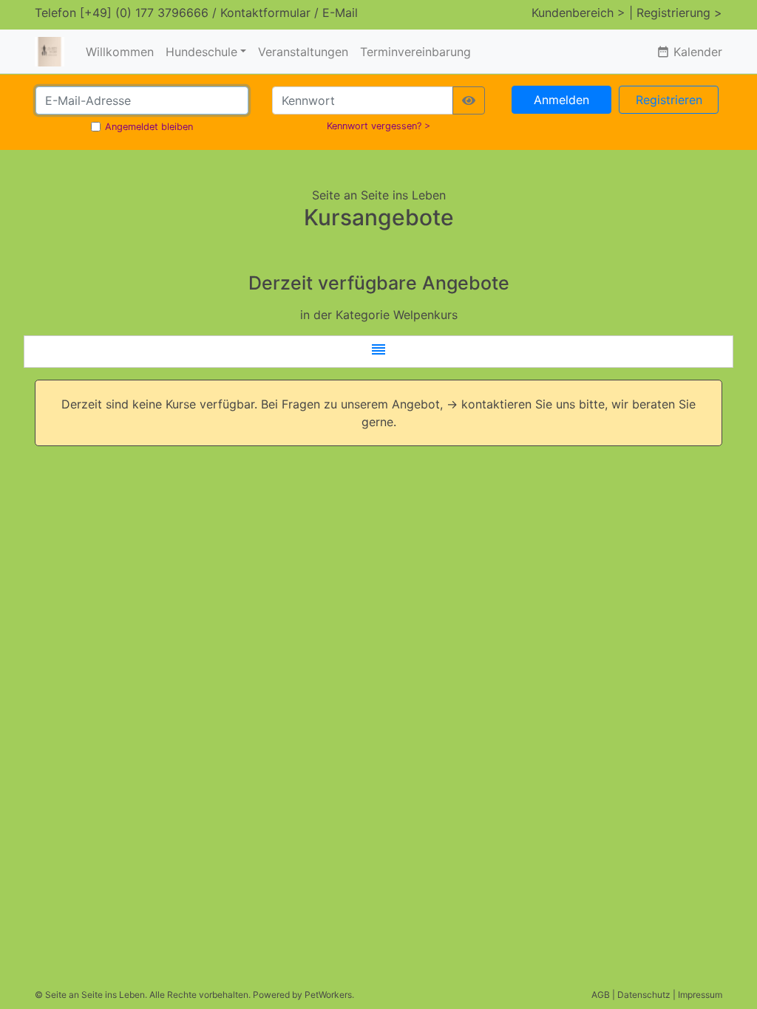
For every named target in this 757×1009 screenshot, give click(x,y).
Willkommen (120, 51)
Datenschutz (644, 994)
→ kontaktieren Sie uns (511, 404)
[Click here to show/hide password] (468, 100)
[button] (378, 351)
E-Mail (340, 12)
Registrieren (669, 99)
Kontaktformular (265, 12)
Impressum (700, 994)
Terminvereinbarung (415, 51)
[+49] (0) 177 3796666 (144, 12)
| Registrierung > (675, 12)
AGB (600, 994)
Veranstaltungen (303, 51)
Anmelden (561, 99)
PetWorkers (328, 994)
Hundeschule (201, 51)
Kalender (689, 51)
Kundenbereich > (578, 12)
